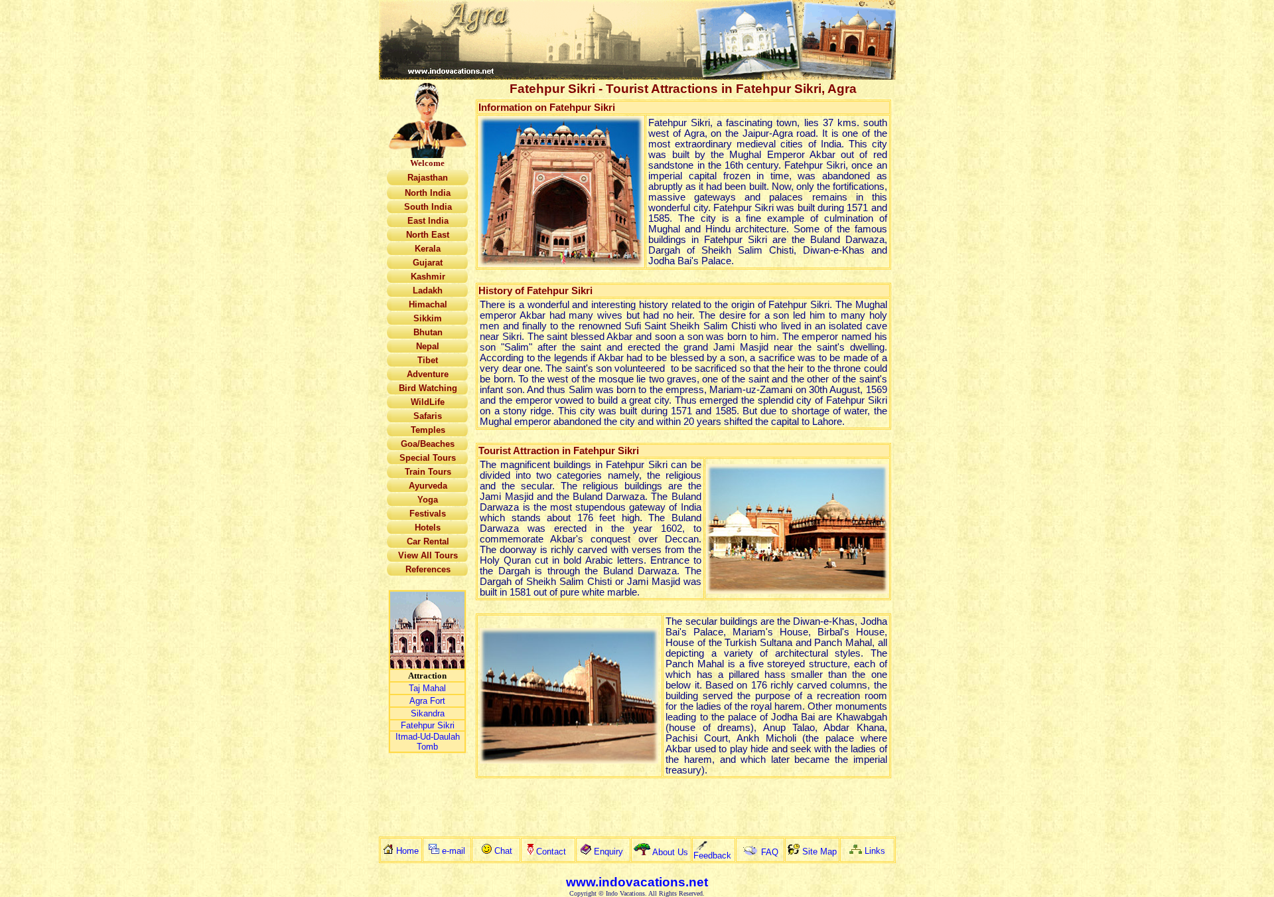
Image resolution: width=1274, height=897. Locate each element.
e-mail (453, 851)
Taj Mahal (427, 688)
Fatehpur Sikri (428, 725)
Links (875, 851)
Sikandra (428, 713)
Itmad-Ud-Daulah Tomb (427, 742)
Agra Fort (427, 701)
